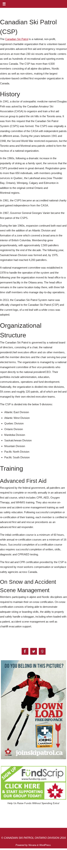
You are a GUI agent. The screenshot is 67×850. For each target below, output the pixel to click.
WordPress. (45, 845)
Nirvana (32, 845)
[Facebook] (25, 651)
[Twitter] (33, 651)
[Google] (42, 651)
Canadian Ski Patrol (16, 39)
